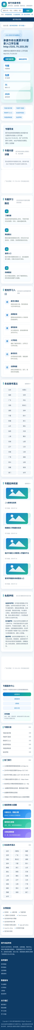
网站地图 (3, 1007)
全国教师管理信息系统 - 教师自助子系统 (16, 788)
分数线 (17, 703)
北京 (9, 390)
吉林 (24, 410)
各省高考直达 (20, 112)
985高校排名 (8, 14)
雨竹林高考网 (13, 25)
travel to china (8, 928)
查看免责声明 (23, 59)
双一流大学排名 (26, 14)
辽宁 (9, 446)
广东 (9, 400)
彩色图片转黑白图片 (10, 925)
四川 (24, 415)
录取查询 (17, 699)
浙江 (24, 421)
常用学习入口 (8, 112)
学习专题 (21, 25)
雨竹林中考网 (8, 931)
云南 (24, 462)
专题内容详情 (8, 108)
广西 (9, 457)
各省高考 (3, 994)
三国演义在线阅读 (9, 915)
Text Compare (22, 915)
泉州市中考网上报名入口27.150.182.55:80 (16, 775)
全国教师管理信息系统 (10, 792)
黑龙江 (24, 405)
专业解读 (3, 984)
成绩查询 (17, 694)
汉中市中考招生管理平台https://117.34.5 (16, 770)
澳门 (9, 472)
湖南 (9, 410)
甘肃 (24, 395)
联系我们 (3, 1004)
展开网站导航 (17, 19)
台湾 (24, 472)
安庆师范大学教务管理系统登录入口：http (16, 784)
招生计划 (17, 708)
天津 (24, 431)
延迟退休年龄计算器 (10, 918)
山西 (24, 441)
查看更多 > (28, 383)
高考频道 (3, 964)
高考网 (6, 912)
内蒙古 (24, 390)
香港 (24, 467)
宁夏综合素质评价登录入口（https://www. (16, 779)
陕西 (9, 431)
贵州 (9, 462)
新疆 (9, 421)
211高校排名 (16, 14)
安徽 (9, 452)
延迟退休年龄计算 (9, 921)
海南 (24, 457)
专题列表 (23, 912)
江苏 (24, 446)
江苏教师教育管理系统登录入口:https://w (16, 766)
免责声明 (19, 117)
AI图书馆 (14, 912)
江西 (24, 452)
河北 (24, 400)
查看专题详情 (9, 59)
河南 (9, 405)
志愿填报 (3, 970)
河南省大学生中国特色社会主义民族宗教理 (16, 797)
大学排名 (3, 987)
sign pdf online (24, 925)
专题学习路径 (20, 108)
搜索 (27, 10)
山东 (9, 426)
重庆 (24, 436)
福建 (9, 395)
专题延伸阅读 (8, 117)
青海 (9, 441)
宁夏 (9, 415)
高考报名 (3, 967)
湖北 (24, 426)
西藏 (9, 467)
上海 (9, 436)
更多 (30, 727)
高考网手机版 (20, 928)
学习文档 (3, 1011)
